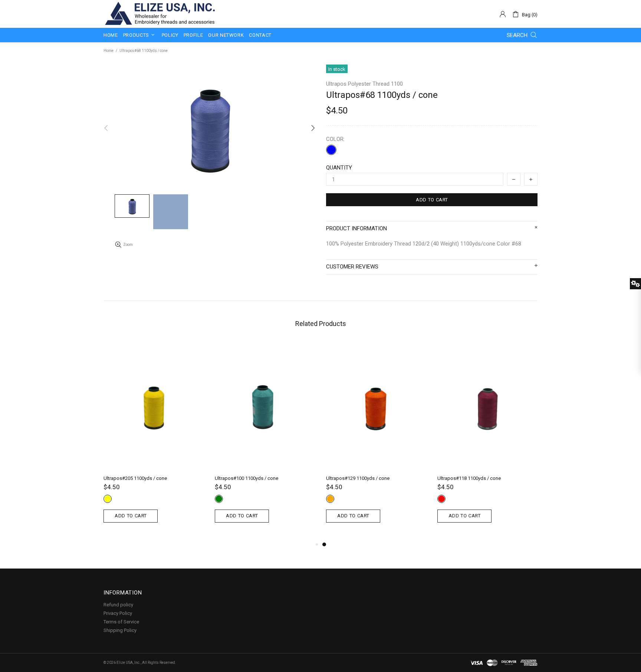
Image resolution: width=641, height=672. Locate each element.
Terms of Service (121, 622)
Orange (330, 498)
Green (219, 498)
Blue (331, 149)
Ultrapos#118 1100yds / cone (469, 478)
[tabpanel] (376, 440)
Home (108, 51)
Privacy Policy (117, 613)
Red (441, 498)
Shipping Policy (120, 630)
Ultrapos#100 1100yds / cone (246, 478)
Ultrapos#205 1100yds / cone (135, 478)
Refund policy (118, 604)
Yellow (107, 498)
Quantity (339, 167)
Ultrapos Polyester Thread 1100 (364, 83)
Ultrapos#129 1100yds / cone (357, 478)
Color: (335, 139)
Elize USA (159, 14)
